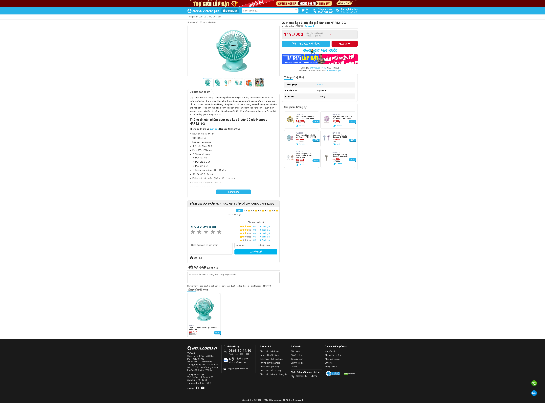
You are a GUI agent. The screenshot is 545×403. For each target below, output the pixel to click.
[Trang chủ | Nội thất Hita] (203, 11)
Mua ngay (344, 43)
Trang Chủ (192, 17)
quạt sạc (214, 129)
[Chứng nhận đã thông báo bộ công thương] (333, 373)
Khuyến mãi (330, 351)
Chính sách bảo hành (269, 351)
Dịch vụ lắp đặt (297, 363)
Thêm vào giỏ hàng (308, 43)
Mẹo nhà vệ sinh (332, 359)
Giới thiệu (295, 351)
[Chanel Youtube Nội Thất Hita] (202, 389)
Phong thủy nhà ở (333, 355)
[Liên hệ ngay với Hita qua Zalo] (534, 393)
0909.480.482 (306, 376)
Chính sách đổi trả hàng (270, 370)
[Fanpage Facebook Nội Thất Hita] (196, 389)
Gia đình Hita (296, 355)
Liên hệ (294, 367)
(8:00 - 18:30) (325, 68)
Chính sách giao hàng (269, 367)
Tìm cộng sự (296, 359)
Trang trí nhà (331, 367)
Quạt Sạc (217, 17)
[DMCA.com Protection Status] (349, 373)
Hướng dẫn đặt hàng (269, 355)
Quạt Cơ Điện (205, 17)
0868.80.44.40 (240, 351)
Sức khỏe (329, 363)
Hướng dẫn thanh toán (270, 363)
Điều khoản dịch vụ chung (271, 359)
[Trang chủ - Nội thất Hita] (203, 348)
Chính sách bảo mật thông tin (273, 374)
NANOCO (321, 84)
